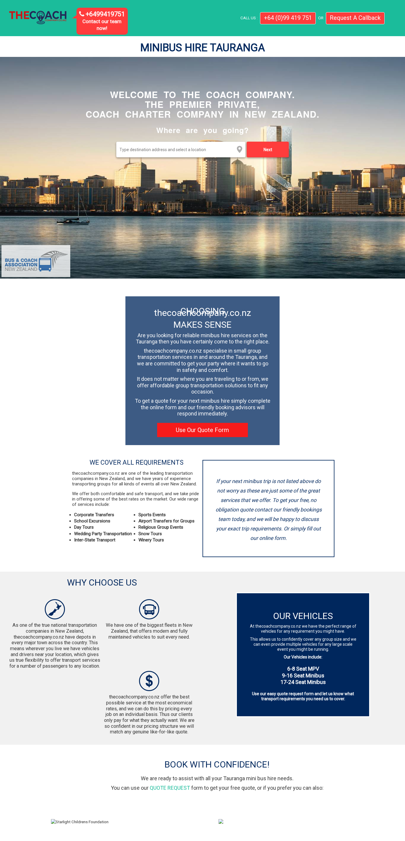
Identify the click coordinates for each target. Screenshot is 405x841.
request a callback (355, 17)
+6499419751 (104, 14)
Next (268, 149)
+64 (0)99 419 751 (288, 17)
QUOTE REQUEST (170, 788)
